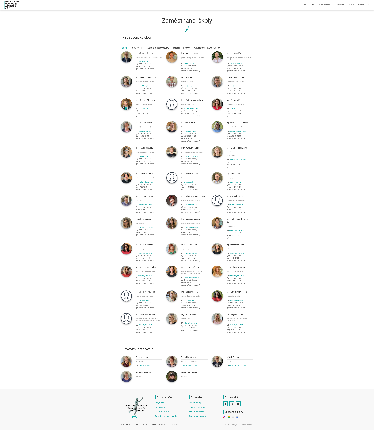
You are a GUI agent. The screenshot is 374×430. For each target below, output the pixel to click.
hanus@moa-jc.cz (190, 131)
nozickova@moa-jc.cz (236, 253)
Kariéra (145, 425)
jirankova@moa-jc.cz (145, 182)
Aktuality (351, 5)
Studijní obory (159, 403)
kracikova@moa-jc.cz (145, 227)
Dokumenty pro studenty (197, 416)
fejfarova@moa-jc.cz (191, 108)
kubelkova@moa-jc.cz (236, 230)
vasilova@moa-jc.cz (145, 325)
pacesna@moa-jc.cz (145, 276)
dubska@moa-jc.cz (144, 108)
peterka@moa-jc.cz (235, 63)
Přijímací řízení (160, 407)
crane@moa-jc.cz (235, 86)
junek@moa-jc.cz (189, 182)
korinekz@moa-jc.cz (145, 205)
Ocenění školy (174, 425)
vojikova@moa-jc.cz (236, 325)
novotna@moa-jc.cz (190, 253)
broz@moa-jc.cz (189, 86)
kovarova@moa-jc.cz (236, 205)
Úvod (304, 5)
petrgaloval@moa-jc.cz (191, 278)
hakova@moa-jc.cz (144, 131)
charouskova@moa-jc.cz (237, 131)
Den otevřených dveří (162, 412)
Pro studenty (339, 5)
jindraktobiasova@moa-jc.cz (239, 159)
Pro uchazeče (324, 5)
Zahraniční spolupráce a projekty (166, 416)
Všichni (124, 48)
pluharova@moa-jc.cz (236, 276)
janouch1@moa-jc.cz (191, 156)
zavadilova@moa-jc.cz (189, 366)
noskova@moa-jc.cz (145, 253)
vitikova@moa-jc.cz (190, 323)
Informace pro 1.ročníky (197, 412)
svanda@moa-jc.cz (144, 61)
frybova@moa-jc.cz (235, 108)
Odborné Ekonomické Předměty (156, 48)
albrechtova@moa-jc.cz (146, 86)
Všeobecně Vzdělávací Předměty (207, 48)
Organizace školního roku (197, 407)
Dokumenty (125, 425)
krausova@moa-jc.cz (191, 227)
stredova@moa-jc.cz (236, 300)
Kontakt (361, 5)
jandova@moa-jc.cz (145, 156)
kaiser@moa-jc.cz (235, 182)
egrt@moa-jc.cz (189, 63)
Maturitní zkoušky (195, 403)
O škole (312, 5)
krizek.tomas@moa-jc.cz (237, 366)
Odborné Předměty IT (181, 48)
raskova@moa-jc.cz (145, 300)
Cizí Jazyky (135, 48)
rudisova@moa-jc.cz (191, 300)
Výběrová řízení (158, 425)
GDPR (136, 425)
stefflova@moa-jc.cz (145, 366)
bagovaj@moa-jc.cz (190, 205)
